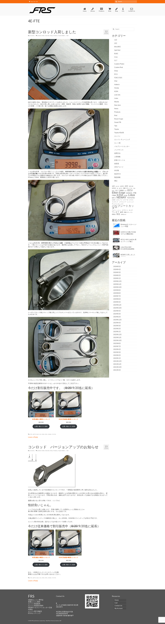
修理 (121, 212)
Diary (116, 71)
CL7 (115, 60)
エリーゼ (125, 200)
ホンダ (131, 210)
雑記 (115, 181)
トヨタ (121, 203)
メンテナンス (118, 150)
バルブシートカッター (122, 146)
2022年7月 (117, 346)
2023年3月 (117, 325)
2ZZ (115, 43)
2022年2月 (117, 355)
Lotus (116, 98)
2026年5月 (117, 266)
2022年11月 (117, 337)
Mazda (116, 102)
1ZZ (115, 40)
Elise (115, 193)
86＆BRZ (117, 47)
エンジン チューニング (122, 139)
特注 (118, 214)
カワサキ (131, 199)
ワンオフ (115, 212)
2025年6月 (117, 299)
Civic (116, 57)
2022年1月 (117, 358)
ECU (116, 74)
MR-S (114, 198)
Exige (122, 193)
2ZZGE (114, 188)
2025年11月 (117, 284)
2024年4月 (117, 311)
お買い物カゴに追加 (41, 426)
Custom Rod (118, 67)
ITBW (114, 195)
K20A (116, 91)
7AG (134, 188)
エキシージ (119, 200)
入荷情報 (117, 157)
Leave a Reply (33, 437)
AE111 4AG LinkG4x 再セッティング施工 (128, 240)
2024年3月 (117, 314)
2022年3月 (117, 352)
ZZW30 (113, 199)
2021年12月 (117, 361)
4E (117, 188)
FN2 (115, 81)
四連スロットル (128, 212)
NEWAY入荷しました (128, 254)
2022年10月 (117, 340)
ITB (134, 193)
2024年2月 (117, 317)
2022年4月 (117, 349)
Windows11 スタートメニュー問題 (128, 225)
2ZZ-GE (131, 186)
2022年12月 (117, 334)
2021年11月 (117, 364)
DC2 (40, 434)
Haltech (117, 84)
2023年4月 (117, 323)
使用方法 (117, 153)
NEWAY (121, 197)
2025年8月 (117, 293)
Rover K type (118, 119)
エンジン (117, 136)
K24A (125, 195)
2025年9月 (117, 290)
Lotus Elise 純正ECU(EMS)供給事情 (127, 248)
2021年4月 (117, 370)
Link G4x (117, 95)
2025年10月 (117, 287)
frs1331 (32, 35)
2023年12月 (117, 320)
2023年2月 (117, 328)
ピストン (125, 210)
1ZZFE (122, 186)
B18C (43, 35)
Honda (116, 88)
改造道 (116, 163)
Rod (115, 115)
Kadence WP (58, 620)
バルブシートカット (116, 210)
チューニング (115, 204)
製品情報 (117, 177)
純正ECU (117, 174)
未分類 (116, 170)
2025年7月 (117, 296)
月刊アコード (118, 167)
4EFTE (34, 434)
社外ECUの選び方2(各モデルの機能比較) (128, 233)
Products (55, 35)
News (51, 35)
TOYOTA (54, 434)
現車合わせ (123, 214)
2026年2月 (117, 275)
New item (47, 35)
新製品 (114, 214)
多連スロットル (119, 160)
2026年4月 (117, 269)
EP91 (46, 434)
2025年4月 (117, 302)
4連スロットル (127, 188)
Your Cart (34, 1)
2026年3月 (117, 272)
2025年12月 (117, 281)
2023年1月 (117, 331)
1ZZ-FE (117, 186)
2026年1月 (117, 278)
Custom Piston (119, 64)
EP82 (43, 434)
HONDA (49, 434)
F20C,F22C (118, 77)
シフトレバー (122, 202)
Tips (115, 126)
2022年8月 (117, 343)
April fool (117, 50)
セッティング (130, 201)
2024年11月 (117, 305)
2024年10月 (117, 308)
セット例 (117, 143)
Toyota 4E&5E (61, 35)
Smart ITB (117, 122)
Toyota (116, 129)
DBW (121, 190)
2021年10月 (117, 367)
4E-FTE (30, 434)
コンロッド (115, 202)
